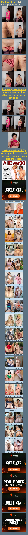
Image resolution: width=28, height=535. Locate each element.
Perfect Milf (11, 1)
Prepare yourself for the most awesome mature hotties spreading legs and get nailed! (14, 93)
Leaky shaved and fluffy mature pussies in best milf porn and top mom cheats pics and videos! (14, 154)
